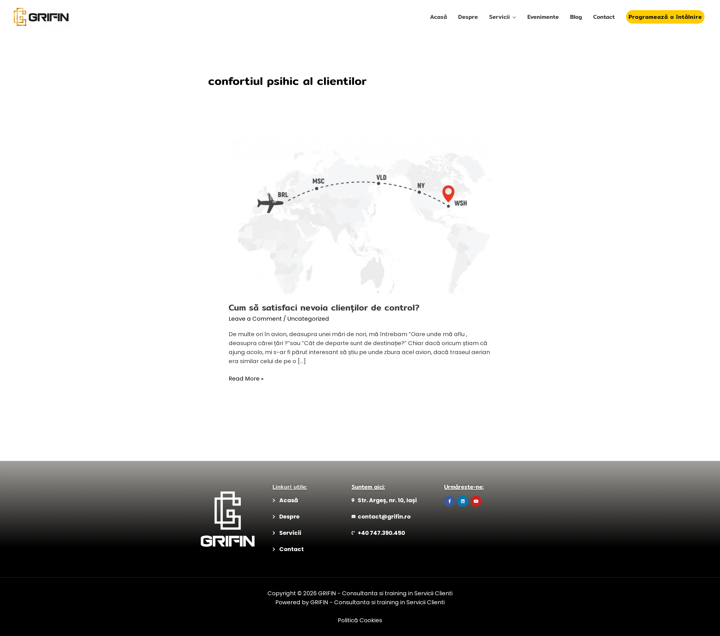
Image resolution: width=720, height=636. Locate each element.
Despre (468, 16)
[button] (665, 17)
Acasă (438, 16)
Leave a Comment (255, 319)
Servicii (499, 16)
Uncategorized (308, 319)
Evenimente (543, 16)
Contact (604, 16)
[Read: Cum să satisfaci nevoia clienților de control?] (360, 215)
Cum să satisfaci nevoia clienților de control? (324, 307)
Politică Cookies (360, 620)
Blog (576, 16)
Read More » (246, 378)
